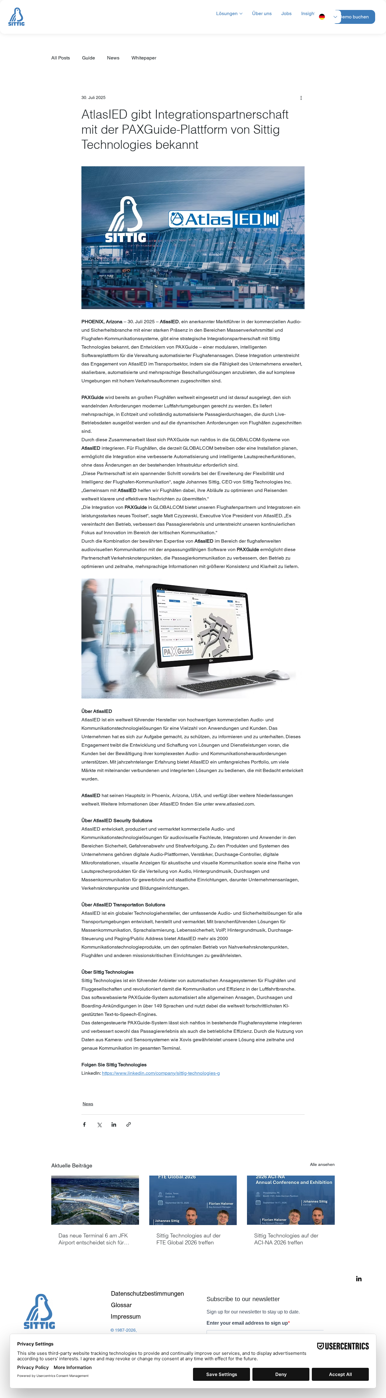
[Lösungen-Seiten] (240, 13)
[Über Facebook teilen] (84, 1124)
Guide (88, 58)
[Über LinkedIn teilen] (114, 1124)
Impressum (126, 1316)
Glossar (121, 1305)
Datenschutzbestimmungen (147, 1293)
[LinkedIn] (359, 1279)
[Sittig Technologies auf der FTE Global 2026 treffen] (193, 1200)
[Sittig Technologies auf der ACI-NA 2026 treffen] (291, 1200)
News (113, 58)
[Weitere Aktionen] (301, 97)
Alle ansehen (322, 1164)
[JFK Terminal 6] (95, 1200)
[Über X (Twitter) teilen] (99, 1124)
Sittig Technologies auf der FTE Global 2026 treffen (189, 1239)
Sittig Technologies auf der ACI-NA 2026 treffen (286, 1239)
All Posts (60, 58)
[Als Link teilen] (128, 1124)
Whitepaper (143, 58)
